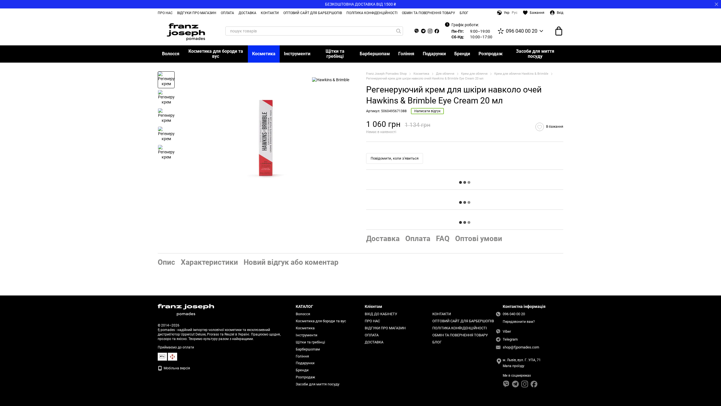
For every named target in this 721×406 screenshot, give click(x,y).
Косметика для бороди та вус (215, 53)
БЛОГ (464, 13)
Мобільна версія (176, 368)
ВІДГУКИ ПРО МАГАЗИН (196, 13)
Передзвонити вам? (519, 322)
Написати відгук (427, 111)
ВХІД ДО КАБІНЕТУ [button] (381, 314)
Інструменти (297, 53)
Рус (514, 12)
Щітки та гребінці (335, 53)
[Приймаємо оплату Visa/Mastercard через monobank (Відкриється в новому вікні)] (162, 356)
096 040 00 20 (521, 31)
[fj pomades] (186, 310)
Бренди (462, 53)
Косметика (263, 53)
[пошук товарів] (398, 31)
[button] (716, 4)
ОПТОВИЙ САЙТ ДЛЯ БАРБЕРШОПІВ (312, 13)
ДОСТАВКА (247, 13)
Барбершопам (375, 53)
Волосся (170, 53)
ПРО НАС (165, 13)
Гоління (406, 53)
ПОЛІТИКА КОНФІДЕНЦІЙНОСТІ (371, 13)
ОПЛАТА (227, 13)
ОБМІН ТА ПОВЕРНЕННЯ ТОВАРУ (428, 13)
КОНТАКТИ (270, 13)
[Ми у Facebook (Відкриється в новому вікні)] (437, 31)
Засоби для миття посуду (535, 53)
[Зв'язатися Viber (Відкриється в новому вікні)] (416, 31)
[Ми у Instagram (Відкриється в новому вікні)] (430, 31)
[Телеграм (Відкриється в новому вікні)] (423, 31)
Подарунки (434, 53)
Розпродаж (491, 53)
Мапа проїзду (513, 366)
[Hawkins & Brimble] (331, 80)
